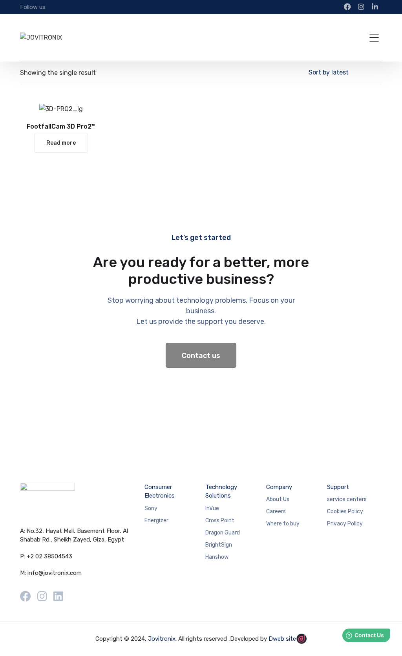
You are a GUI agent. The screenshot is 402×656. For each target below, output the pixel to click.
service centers (347, 499)
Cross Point (219, 520)
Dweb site (282, 638)
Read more (61, 143)
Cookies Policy (345, 511)
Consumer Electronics (159, 491)
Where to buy (283, 523)
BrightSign (218, 545)
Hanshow (216, 557)
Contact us (201, 355)
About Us (277, 499)
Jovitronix (161, 638)
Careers (276, 511)
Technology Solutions (221, 491)
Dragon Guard (222, 532)
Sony (150, 508)
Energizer (156, 520)
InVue (212, 508)
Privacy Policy (345, 523)
